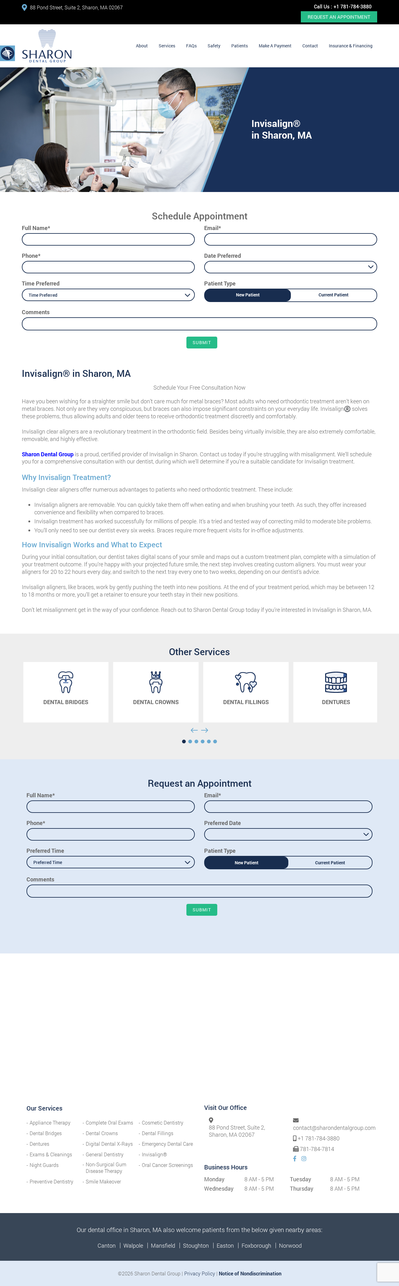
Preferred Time (45, 850)
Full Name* (36, 228)
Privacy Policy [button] (199, 1273)
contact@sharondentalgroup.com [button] (334, 1128)
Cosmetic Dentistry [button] (162, 1122)
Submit (202, 342)
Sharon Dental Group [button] (48, 454)
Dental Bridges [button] (46, 1133)
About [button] (142, 46)
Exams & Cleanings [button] (51, 1154)
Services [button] (167, 46)
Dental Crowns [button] (102, 1133)
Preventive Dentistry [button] (51, 1181)
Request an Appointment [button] (339, 17)
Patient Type (220, 283)
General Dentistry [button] (104, 1154)
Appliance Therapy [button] (50, 1122)
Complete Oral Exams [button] (109, 1122)
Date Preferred (222, 255)
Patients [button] (239, 46)
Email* (212, 228)
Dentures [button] (39, 1143)
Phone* (31, 255)
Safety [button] (214, 46)
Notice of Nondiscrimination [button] (250, 1273)
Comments (36, 312)
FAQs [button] (191, 46)
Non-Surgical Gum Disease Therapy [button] (106, 1167)
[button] (47, 46)
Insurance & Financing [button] (351, 46)
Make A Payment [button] (275, 46)
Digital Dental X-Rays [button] (109, 1143)
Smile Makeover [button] (103, 1181)
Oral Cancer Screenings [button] (167, 1165)
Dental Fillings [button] (157, 1133)
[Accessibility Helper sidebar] (7, 53)
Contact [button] (310, 46)
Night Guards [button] (44, 1165)
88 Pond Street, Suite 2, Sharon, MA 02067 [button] (76, 7)
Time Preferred (41, 283)
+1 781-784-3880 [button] (353, 6)
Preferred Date (222, 823)
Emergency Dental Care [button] (167, 1143)
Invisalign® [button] (154, 1154)
